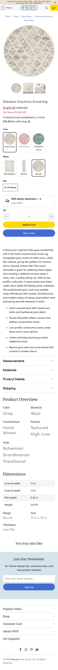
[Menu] (1, 8)
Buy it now (29, 233)
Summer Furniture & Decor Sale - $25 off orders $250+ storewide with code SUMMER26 (29, 2)
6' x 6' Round (10, 187)
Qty (4, 210)
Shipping (9, 388)
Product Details (14, 379)
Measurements (13, 361)
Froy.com (15, 659)
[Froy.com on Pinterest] (31, 650)
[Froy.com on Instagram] (26, 650)
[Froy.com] (29, 8)
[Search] (46, 8)
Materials (9, 370)
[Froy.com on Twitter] (37, 650)
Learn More (17, 202)
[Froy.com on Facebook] (20, 650)
